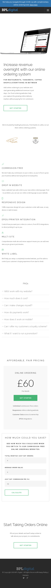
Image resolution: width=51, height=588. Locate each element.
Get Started (15, 108)
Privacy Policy (42, 572)
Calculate (17, 492)
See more (33, 5)
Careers (25, 575)
